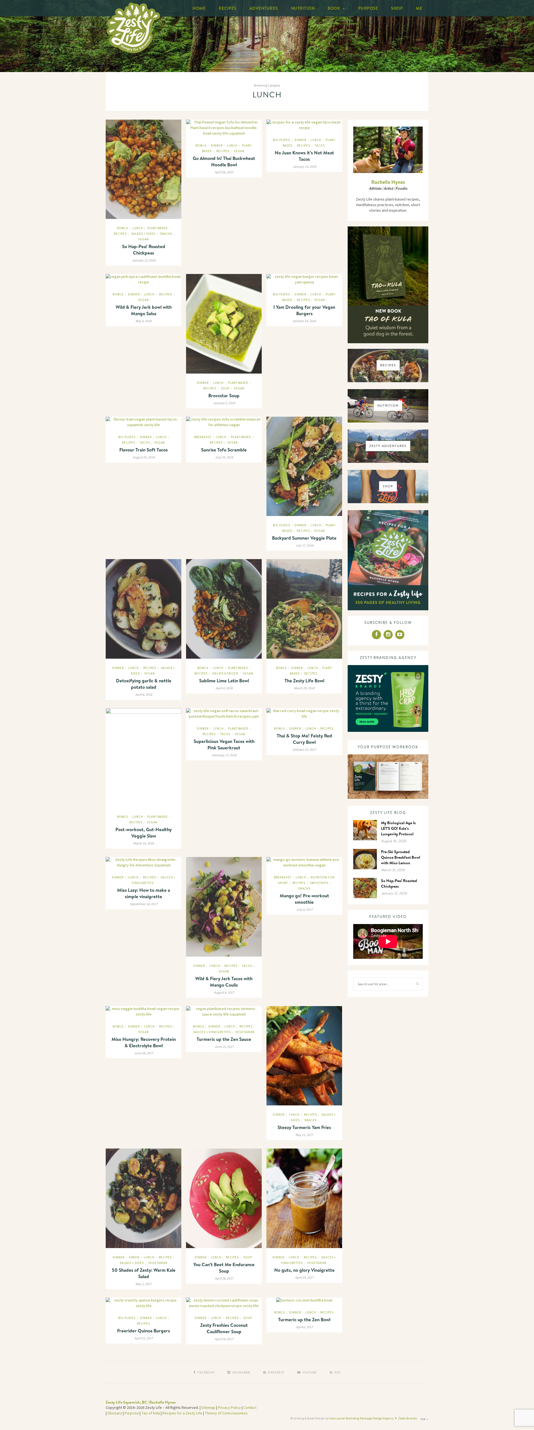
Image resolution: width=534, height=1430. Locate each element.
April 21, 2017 (143, 1338)
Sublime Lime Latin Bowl (224, 680)
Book (334, 8)
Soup (225, 388)
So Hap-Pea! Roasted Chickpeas (143, 249)
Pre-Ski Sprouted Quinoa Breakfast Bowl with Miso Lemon (400, 857)
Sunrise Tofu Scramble (224, 449)
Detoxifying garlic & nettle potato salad (143, 683)
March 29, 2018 (304, 688)
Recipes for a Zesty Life (182, 1413)
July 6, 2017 (304, 909)
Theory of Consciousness (226, 1413)
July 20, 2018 (224, 457)
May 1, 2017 (143, 1284)
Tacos (320, 146)
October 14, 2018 (304, 321)
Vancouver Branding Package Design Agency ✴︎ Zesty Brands (373, 1418)
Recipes (227, 8)
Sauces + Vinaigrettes (212, 1032)
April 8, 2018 (143, 694)
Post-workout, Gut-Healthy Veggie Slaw (143, 832)
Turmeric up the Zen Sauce (224, 1039)
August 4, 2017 (224, 992)
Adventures (263, 8)
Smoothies (319, 883)
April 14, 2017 (224, 1339)
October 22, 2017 (304, 749)
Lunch (137, 228)
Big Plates (281, 140)
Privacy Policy (229, 1408)
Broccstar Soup (223, 395)
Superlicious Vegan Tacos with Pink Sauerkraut (224, 744)
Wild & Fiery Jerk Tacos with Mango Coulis (224, 981)
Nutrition (303, 8)
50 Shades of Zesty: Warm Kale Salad (143, 1273)
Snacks (166, 234)
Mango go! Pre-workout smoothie (304, 898)
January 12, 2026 (143, 260)
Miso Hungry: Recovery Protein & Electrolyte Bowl (144, 1042)
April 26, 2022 (224, 172)
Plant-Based (157, 228)
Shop (397, 8)
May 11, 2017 (304, 1135)
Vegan (143, 239)
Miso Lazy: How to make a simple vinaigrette (143, 893)
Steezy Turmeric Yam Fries (304, 1127)
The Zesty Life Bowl (304, 680)
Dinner (216, 146)
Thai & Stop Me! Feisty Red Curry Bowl (304, 738)
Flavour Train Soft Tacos (143, 449)
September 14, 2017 (143, 904)
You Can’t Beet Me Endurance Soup (223, 1267)
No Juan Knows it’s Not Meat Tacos (304, 155)
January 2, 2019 (224, 403)
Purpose (368, 8)
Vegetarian (244, 1032)
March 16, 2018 (143, 843)
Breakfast (202, 437)
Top (423, 1419)
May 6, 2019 (143, 321)
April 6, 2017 (304, 1327)
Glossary (114, 1413)
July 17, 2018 (304, 545)
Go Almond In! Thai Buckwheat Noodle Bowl (224, 161)
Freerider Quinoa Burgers (143, 1330)
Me (419, 8)
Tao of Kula (150, 1413)
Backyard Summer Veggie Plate (304, 538)
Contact (249, 1408)
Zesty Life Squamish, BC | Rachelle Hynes (141, 1402)
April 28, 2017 (224, 1278)
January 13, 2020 (304, 166)
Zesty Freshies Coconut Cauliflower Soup (224, 1328)
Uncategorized (225, 673)
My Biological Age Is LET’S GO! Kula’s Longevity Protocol (398, 828)
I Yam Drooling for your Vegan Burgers (304, 310)
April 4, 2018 (224, 688)
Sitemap (208, 1408)
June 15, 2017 (224, 1046)
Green (134, 1257)
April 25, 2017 (304, 1277)
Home (199, 8)
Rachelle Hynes (388, 182)
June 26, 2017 (143, 1053)
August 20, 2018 (144, 457)
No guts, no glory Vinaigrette (304, 1270)
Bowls (122, 228)
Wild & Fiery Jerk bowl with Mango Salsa (144, 310)
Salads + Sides (143, 234)
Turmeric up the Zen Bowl (304, 1319)
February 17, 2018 (224, 755)
